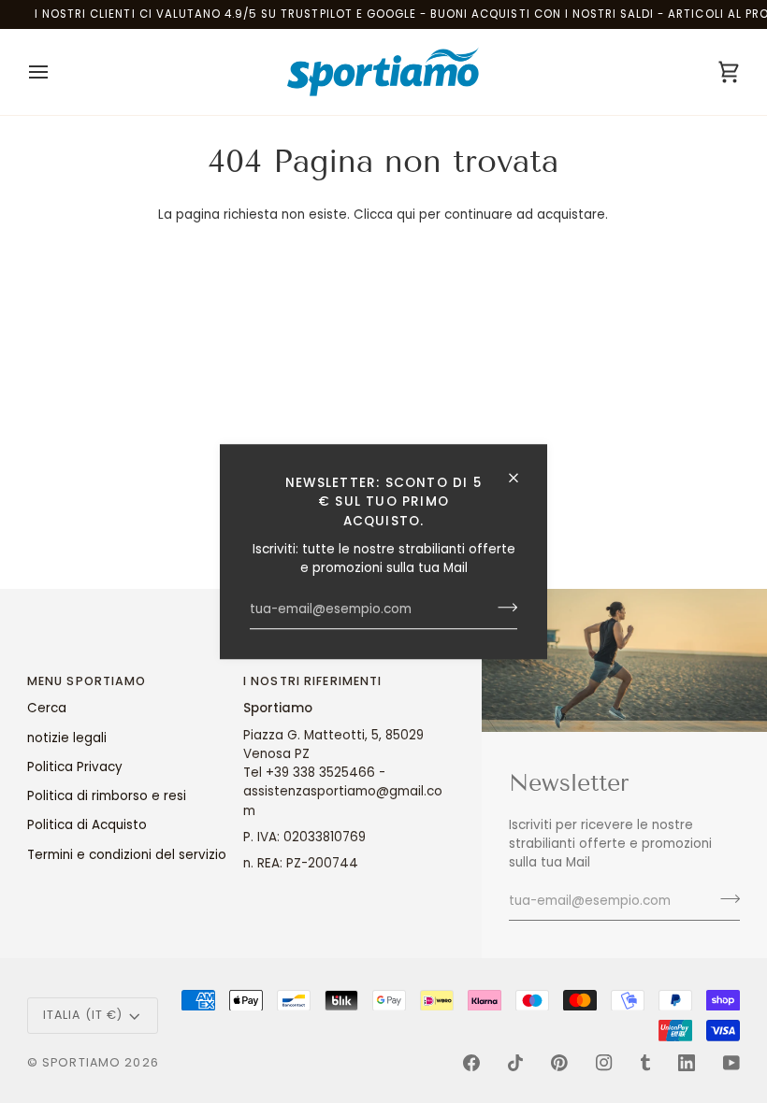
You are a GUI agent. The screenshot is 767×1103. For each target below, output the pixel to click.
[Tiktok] (515, 1062)
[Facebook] (471, 1062)
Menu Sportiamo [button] (87, 681)
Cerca (46, 708)
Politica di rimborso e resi (106, 796)
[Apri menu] (55, 72)
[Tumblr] (645, 1062)
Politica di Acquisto (87, 825)
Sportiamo (81, 1062)
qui (406, 214)
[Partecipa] (501, 608)
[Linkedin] (686, 1062)
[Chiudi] (521, 477)
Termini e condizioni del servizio (126, 855)
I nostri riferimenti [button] (313, 681)
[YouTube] (731, 1062)
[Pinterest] (559, 1062)
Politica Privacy (75, 767)
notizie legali (67, 738)
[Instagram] (604, 1062)
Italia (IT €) (83, 1015)
